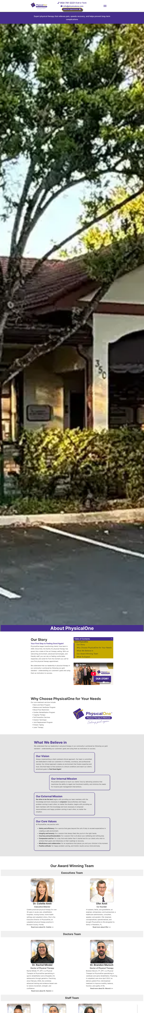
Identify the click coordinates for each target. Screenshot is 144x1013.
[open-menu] (105, 6)
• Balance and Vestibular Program (43, 707)
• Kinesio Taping (38, 725)
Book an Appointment (71, 9)
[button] (93, 639)
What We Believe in (85, 651)
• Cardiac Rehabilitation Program (43, 712)
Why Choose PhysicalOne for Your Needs (94, 648)
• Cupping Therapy (38, 715)
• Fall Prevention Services (41, 717)
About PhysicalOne (81, 642)
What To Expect (83, 657)
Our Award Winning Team (87, 654)
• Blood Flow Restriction (40, 710)
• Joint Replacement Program (42, 722)
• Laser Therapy (37, 727)
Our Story (81, 644)
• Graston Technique (39, 720)
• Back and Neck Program (41, 705)
